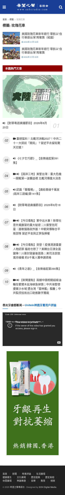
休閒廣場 (7, 480)
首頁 (5, 19)
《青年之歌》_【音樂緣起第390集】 (38, 269)
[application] (32, 329)
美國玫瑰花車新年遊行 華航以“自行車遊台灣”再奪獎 (42, 50)
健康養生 (7, 477)
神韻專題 (21, 480)
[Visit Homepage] (32, 6)
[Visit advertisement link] (32, 403)
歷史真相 (49, 477)
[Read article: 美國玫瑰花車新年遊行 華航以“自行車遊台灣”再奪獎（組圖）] (11, 38)
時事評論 (26, 473)
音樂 (33, 480)
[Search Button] (60, 7)
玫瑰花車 (20, 19)
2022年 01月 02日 (30, 42)
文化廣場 (21, 477)
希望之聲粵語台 (17, 486)
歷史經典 (35, 477)
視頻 (52, 480)
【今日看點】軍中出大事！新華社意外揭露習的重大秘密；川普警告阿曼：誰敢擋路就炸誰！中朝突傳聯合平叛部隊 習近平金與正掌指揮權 (37, 226)
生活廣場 (40, 473)
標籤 (12, 19)
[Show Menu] (4, 7)
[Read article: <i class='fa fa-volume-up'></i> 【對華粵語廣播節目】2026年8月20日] (32, 96)
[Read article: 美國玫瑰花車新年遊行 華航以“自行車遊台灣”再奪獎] (11, 53)
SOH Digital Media (47, 486)
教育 (43, 480)
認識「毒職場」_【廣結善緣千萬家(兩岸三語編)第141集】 (36, 191)
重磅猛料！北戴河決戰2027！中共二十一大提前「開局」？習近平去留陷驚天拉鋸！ (37, 143)
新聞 (14, 473)
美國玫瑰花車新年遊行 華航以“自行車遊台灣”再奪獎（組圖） (42, 35)
